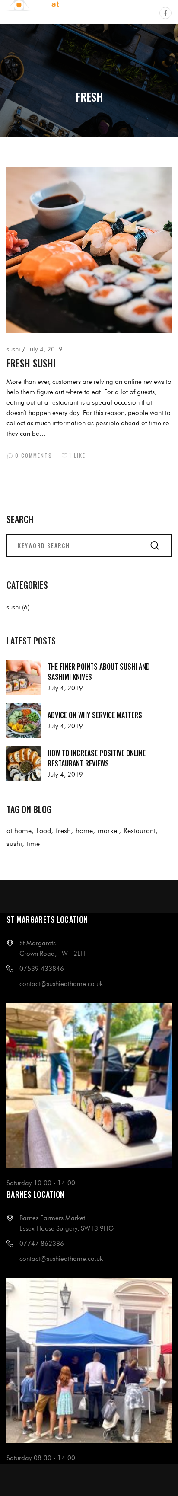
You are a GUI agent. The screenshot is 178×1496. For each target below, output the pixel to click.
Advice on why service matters (95, 715)
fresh (63, 830)
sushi (13, 349)
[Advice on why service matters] (23, 720)
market (108, 830)
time (33, 843)
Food (43, 830)
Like (77, 455)
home (84, 830)
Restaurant (140, 830)
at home (19, 830)
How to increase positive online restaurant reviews (97, 758)
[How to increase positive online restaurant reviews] (23, 763)
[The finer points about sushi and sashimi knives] (23, 677)
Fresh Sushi (31, 363)
